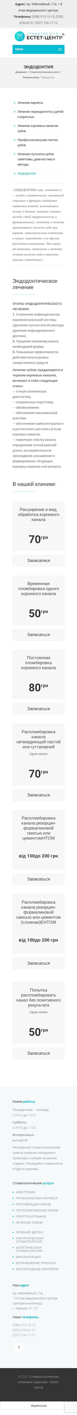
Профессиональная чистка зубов (38, 142)
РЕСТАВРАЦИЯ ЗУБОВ (33, 1204)
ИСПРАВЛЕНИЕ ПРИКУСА (36, 1263)
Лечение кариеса (30, 103)
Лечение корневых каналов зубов (38, 128)
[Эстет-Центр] (38, 36)
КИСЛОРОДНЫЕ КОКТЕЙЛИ (37, 1269)
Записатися (38, 560)
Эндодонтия (27, 173)
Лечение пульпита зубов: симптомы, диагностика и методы (36, 159)
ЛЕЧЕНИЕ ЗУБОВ (29, 1222)
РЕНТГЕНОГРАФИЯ (31, 1216)
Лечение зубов (30, 77)
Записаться (38, 634)
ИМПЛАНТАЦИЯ (28, 1257)
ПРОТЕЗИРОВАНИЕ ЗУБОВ (37, 1210)
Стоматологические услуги (44, 72)
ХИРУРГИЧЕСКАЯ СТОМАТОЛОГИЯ (30, 1239)
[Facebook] (18, 1347)
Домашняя (21, 72)
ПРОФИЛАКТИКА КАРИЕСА (37, 1198)
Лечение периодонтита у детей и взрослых (40, 114)
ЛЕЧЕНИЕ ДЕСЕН (29, 1232)
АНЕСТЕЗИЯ (25, 1192)
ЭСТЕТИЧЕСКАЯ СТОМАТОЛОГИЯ (29, 1249)
